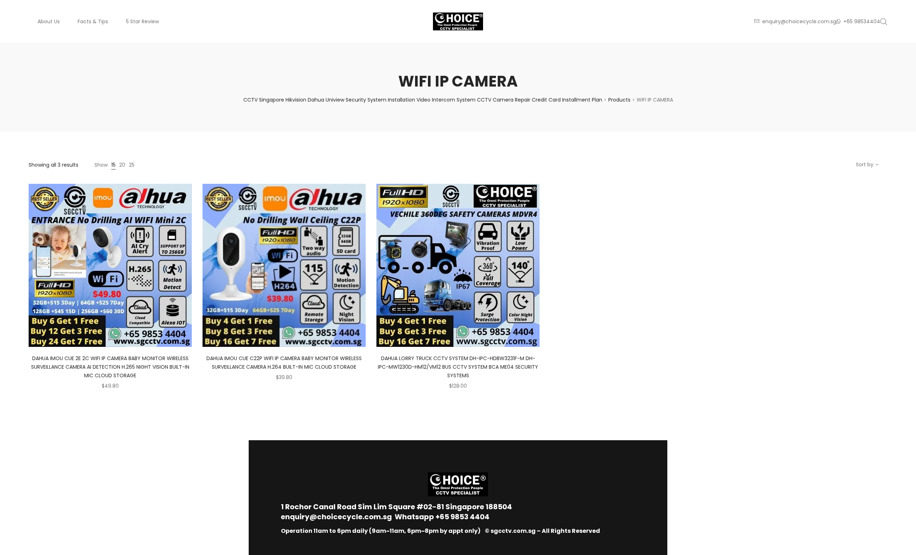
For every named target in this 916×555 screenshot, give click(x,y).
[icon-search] (883, 21)
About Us (49, 21)
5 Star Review (142, 21)
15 (113, 164)
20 (122, 164)
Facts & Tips (93, 21)
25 (132, 164)
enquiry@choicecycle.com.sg (336, 517)
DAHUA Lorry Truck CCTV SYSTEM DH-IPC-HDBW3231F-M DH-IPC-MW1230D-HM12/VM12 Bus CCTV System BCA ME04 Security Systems (458, 367)
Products (619, 99)
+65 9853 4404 (462, 517)
